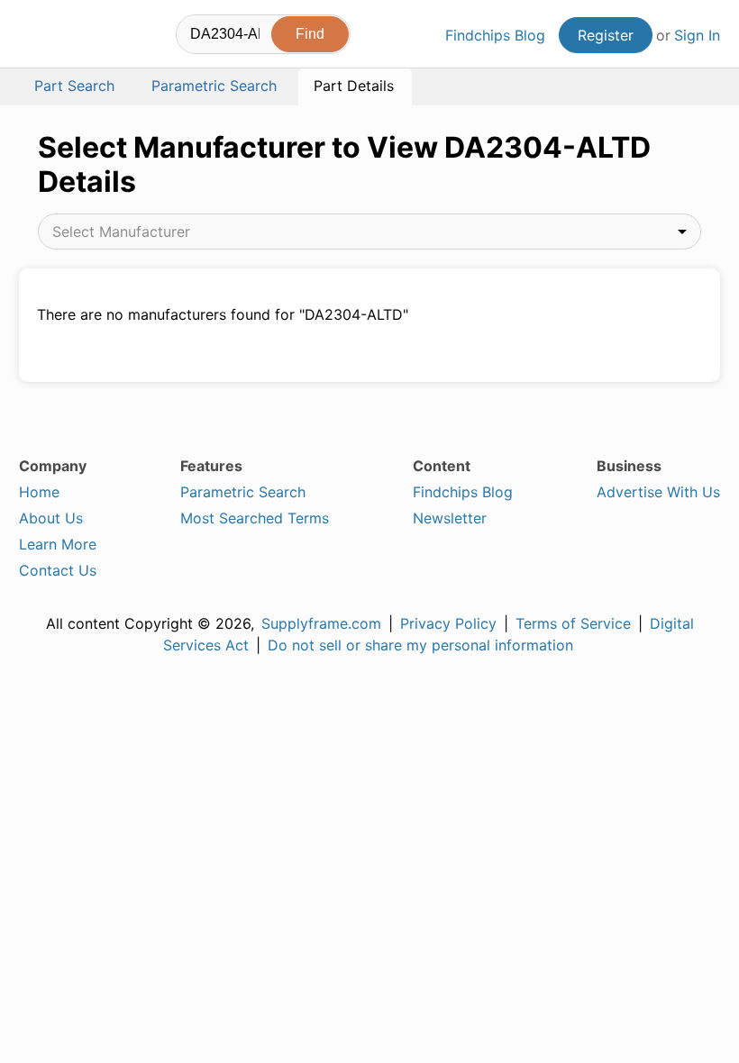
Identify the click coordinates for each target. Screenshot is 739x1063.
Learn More (57, 544)
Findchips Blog (495, 35)
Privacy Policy (448, 623)
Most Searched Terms (254, 518)
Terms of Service (573, 623)
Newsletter (450, 518)
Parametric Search (243, 492)
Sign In (697, 35)
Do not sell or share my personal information (420, 645)
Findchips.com (34, 37)
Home (39, 492)
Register (606, 35)
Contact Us (57, 570)
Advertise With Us (658, 492)
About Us (51, 518)
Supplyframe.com (321, 623)
